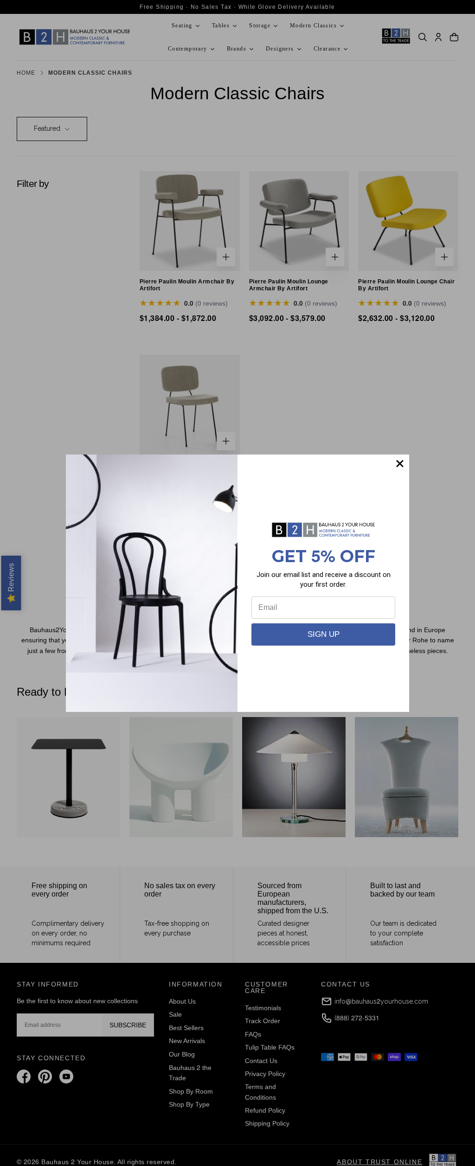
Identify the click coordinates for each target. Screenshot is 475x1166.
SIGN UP (324, 634)
